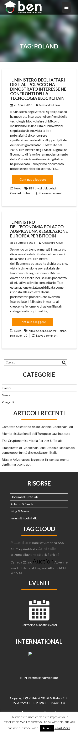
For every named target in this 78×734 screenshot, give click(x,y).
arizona (16, 554)
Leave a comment (51, 193)
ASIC (14, 549)
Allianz (53, 568)
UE (25, 335)
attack (42, 554)
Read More (62, 728)
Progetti (8, 402)
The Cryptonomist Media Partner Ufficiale (32, 440)
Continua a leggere (33, 179)
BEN (31, 188)
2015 (14, 573)
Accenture (20, 542)
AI (20, 573)
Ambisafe (30, 549)
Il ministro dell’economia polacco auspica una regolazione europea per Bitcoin (39, 229)
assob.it (16, 568)
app (20, 549)
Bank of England (35, 568)
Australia (47, 548)
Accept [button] (47, 728)
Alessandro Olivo (49, 105)
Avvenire (61, 562)
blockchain (51, 188)
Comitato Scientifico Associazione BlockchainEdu (37, 427)
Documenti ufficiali (24, 497)
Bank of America (44, 543)
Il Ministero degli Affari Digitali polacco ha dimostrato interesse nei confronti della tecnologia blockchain (39, 89)
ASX (61, 543)
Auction (43, 561)
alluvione (29, 554)
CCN (41, 330)
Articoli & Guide (21, 504)
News (17, 188)
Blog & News (19, 511)
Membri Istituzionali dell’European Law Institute (36, 433)
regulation (16, 335)
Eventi (6, 388)
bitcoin (39, 188)
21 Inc (27, 562)
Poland (27, 193)
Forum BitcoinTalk (23, 518)
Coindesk (16, 193)
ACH (62, 568)
